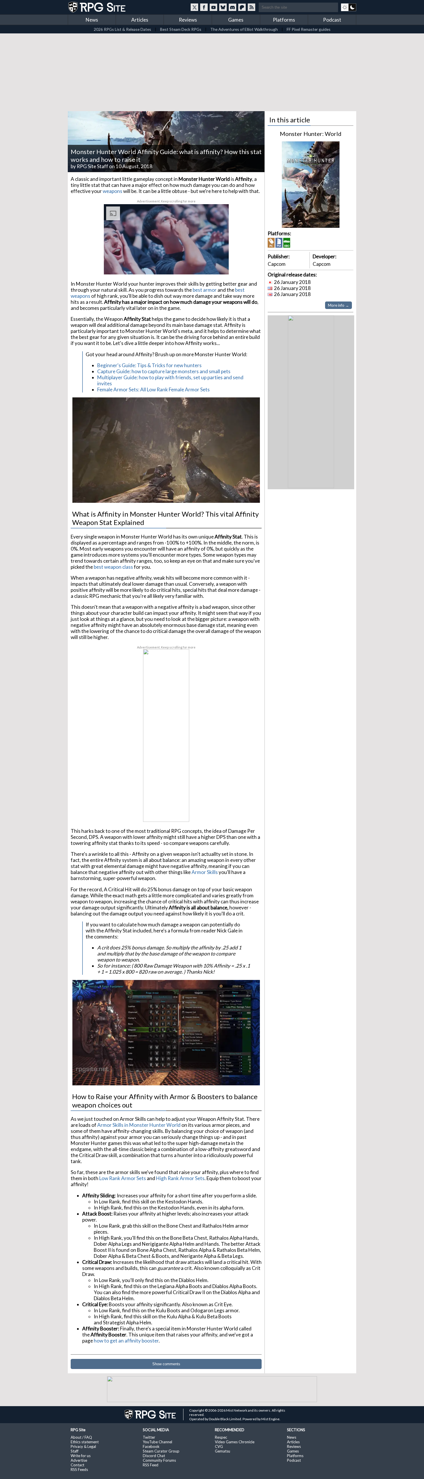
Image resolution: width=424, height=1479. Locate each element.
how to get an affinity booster (126, 1341)
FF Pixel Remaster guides (309, 29)
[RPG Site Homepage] (97, 7)
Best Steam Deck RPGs (180, 29)
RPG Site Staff (92, 166)
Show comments (166, 1364)
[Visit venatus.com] (217, 265)
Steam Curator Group (161, 1451)
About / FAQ (81, 1437)
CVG (219, 1446)
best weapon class (113, 567)
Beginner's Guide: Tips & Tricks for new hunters (149, 365)
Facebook (151, 1446)
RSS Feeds (79, 1469)
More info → (338, 305)
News (92, 20)
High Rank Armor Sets (180, 1178)
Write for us (81, 1455)
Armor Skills (205, 872)
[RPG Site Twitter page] (194, 7)
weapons (112, 191)
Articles (139, 20)
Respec (221, 1437)
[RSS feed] (251, 7)
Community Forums (159, 1460)
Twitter (149, 1437)
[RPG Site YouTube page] (213, 7)
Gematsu (222, 1451)
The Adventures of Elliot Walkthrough (244, 29)
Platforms (284, 20)
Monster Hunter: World (311, 133)
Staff (74, 1451)
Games (235, 20)
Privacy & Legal (83, 1446)
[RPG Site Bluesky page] (223, 7)
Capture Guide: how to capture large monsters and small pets (163, 371)
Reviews (188, 20)
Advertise (79, 1460)
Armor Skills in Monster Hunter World (139, 1125)
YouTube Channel (157, 1442)
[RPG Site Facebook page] (204, 7)
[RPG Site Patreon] (242, 7)
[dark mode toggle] (348, 7)
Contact (77, 1465)
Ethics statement (85, 1442)
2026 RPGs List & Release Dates (122, 29)
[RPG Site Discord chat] (232, 7)
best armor (205, 290)
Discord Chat (154, 1455)
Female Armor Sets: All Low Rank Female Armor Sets (153, 389)
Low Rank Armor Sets (122, 1178)
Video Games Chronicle (234, 1442)
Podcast (332, 20)
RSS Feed (150, 1465)
